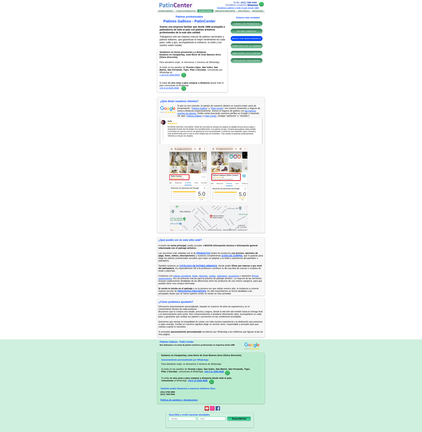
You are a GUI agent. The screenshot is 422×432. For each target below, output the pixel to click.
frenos (255, 276)
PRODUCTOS (203, 253)
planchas (203, 276)
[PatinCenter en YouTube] (207, 408)
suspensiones (165, 278)
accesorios (233, 276)
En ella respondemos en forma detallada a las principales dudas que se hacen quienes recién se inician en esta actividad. (205, 292)
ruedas (212, 276)
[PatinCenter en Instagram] (212, 408)
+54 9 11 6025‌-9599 (169, 88)
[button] (261, 4)
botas (195, 276)
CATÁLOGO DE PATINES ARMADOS (198, 266)
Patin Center (217, 108)
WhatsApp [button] (252, 5)
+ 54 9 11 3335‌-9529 (169, 75)
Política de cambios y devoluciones (179, 400)
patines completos (182, 276)
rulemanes (222, 276)
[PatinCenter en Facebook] (218, 408)
